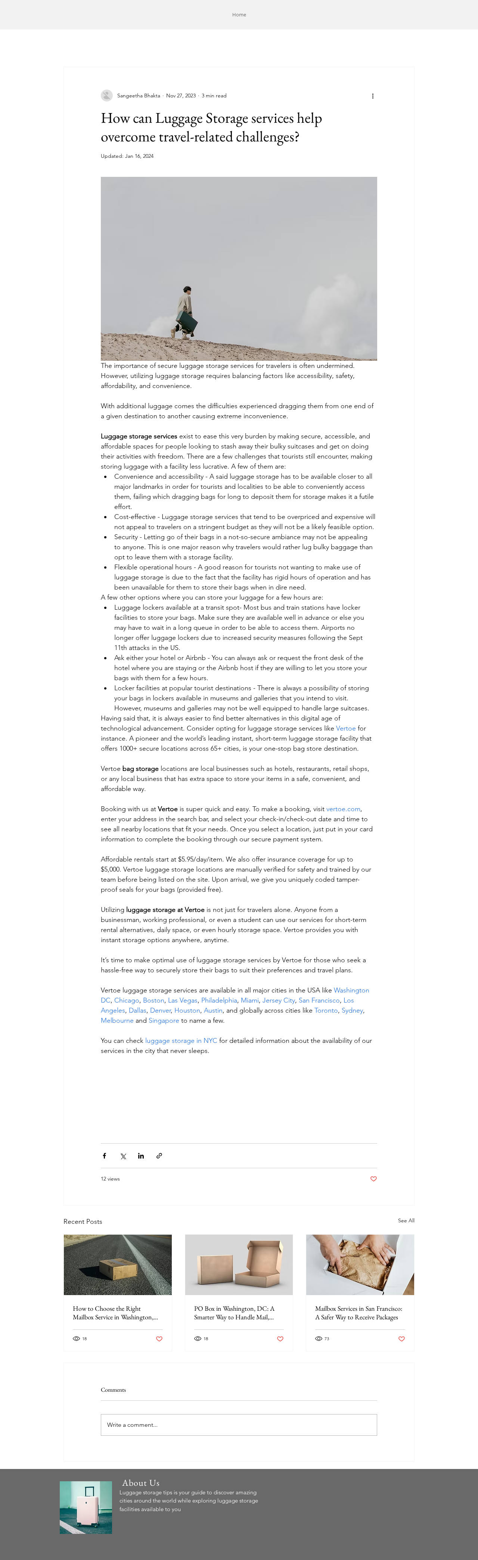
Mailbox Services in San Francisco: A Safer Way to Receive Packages (358, 1312)
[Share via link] (159, 1155)
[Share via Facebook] (104, 1155)
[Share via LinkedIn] (141, 1155)
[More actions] (372, 95)
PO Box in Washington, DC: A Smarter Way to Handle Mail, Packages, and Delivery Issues (234, 1312)
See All (406, 1220)
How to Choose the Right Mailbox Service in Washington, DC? (113, 1312)
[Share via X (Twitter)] (122, 1155)
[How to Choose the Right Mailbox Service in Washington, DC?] (118, 1265)
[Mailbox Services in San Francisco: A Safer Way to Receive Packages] (360, 1265)
